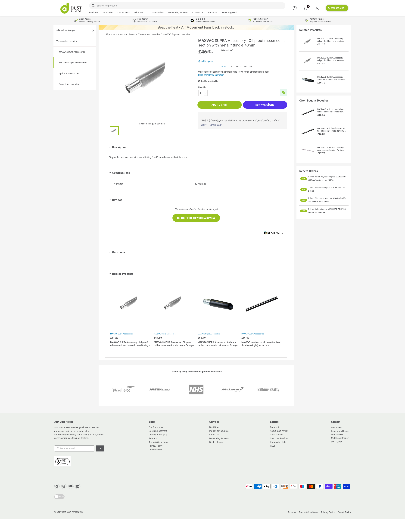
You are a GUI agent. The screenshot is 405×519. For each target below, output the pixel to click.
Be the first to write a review (196, 218)
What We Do (140, 12)
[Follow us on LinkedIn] (78, 486)
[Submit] (93, 5)
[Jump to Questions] (127, 252)
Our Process (124, 12)
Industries (108, 12)
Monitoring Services (178, 12)
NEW (303, 178)
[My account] (317, 8)
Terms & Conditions (158, 442)
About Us (212, 12)
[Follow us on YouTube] (71, 486)
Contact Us (197, 12)
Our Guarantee (156, 427)
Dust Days (214, 427)
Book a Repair (216, 442)
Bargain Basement (158, 431)
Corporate (275, 427)
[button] (196, 218)
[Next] (279, 315)
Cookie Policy (155, 449)
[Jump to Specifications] (132, 172)
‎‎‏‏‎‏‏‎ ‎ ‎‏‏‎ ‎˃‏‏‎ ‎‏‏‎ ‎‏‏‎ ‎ (100, 448)
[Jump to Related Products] (135, 273)
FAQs (272, 446)
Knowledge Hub (229, 12)
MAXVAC (223, 66)
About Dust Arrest (279, 431)
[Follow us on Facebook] (57, 486)
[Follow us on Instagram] (64, 486)
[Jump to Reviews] (124, 199)
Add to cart (219, 104)
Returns (153, 438)
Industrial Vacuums (218, 431)
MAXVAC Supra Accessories (121, 334)
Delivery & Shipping (158, 434)
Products (93, 12)
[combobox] (187, 5)
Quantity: (202, 87)
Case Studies (157, 12)
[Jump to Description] (129, 147)
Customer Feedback (280, 438)
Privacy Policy (155, 446)
